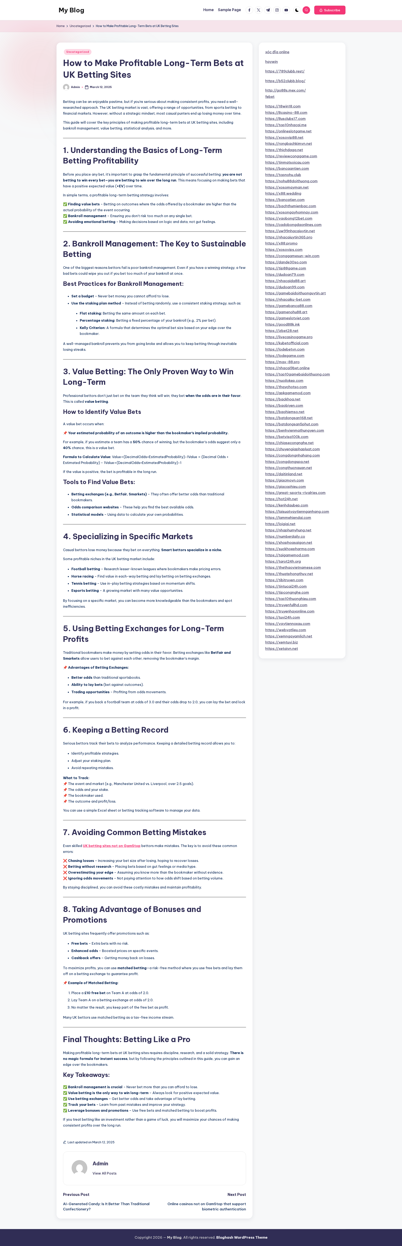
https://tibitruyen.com (284, 580)
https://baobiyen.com (284, 405)
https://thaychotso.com (286, 386)
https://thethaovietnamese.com (293, 567)
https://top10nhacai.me (286, 124)
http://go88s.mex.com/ (285, 90)
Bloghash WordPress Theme (242, 1237)
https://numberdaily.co (285, 536)
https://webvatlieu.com (285, 629)
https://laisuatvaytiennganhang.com (297, 511)
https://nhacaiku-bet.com (288, 299)
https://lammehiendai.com (288, 517)
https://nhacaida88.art (285, 280)
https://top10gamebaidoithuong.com (297, 374)
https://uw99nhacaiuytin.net (290, 230)
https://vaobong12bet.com (288, 218)
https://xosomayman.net (287, 187)
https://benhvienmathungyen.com (294, 430)
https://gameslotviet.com (287, 318)
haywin (271, 61)
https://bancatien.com (285, 199)
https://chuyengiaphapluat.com (292, 449)
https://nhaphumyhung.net (288, 530)
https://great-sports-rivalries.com (295, 492)
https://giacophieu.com (285, 486)
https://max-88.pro (282, 361)
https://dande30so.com (286, 262)
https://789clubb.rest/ (285, 71)
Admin (100, 1163)
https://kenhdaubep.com (286, 505)
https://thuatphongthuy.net (289, 573)
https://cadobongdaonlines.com (293, 224)
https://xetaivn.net (281, 648)
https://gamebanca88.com (288, 305)
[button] (329, 10)
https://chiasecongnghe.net (289, 442)
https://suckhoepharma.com (290, 548)
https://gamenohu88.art (286, 312)
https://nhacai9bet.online (287, 368)
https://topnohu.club (283, 174)
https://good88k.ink (282, 324)
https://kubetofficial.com (287, 343)
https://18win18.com (283, 106)
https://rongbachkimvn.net (288, 143)
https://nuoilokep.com (284, 380)
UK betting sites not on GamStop (111, 846)
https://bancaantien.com (287, 168)
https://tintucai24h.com (286, 586)
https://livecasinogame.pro (289, 336)
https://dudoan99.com (285, 287)
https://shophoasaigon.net (288, 542)
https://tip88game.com (285, 268)
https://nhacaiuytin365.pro (288, 237)
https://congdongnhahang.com (292, 455)
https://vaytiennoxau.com (287, 623)
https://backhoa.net (282, 399)
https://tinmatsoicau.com (287, 162)
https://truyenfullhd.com (286, 604)
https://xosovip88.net (284, 137)
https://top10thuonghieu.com (290, 598)
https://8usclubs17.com (285, 118)
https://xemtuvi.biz (281, 642)
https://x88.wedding (283, 193)
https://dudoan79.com (284, 274)
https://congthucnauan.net (288, 467)
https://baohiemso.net (284, 411)
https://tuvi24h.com (282, 617)
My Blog (71, 10)
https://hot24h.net (281, 498)
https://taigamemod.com (287, 555)
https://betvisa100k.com (286, 436)
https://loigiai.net (280, 523)
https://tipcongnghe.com (287, 592)
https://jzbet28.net (281, 330)
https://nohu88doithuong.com (291, 181)
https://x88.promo (281, 243)
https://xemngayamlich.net (288, 636)
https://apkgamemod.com (288, 393)
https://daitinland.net (283, 473)
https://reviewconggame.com (291, 156)
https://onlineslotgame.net (288, 131)
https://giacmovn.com (284, 480)
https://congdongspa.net (287, 461)
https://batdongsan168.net (289, 418)
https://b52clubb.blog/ (285, 80)
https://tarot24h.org (283, 561)
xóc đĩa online (277, 52)
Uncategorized (77, 51)
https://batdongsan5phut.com (291, 424)
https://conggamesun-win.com (292, 255)
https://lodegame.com (284, 355)
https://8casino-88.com (286, 112)
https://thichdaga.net (284, 149)
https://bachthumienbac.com (290, 205)
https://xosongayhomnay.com (291, 212)
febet (269, 96)
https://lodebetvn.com (285, 349)
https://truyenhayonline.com (289, 611)
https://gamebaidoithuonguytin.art (295, 293)
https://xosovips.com (284, 249)
